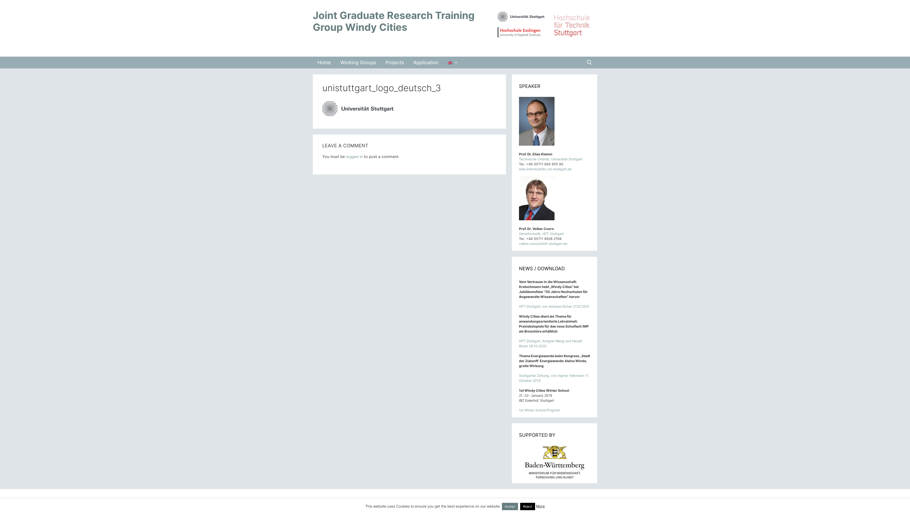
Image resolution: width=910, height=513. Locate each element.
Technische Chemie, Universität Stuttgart (550, 159)
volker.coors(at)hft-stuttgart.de (543, 244)
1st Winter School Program (539, 410)
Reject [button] (527, 506)
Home (324, 62)
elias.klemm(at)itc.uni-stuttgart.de (545, 169)
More (540, 506)
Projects (395, 62)
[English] (453, 62)
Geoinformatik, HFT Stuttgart (541, 234)
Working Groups (358, 62)
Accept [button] (510, 506)
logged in (354, 156)
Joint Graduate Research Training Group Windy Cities (394, 21)
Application (425, 62)
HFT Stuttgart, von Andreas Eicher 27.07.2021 (554, 306)
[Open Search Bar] (589, 62)
